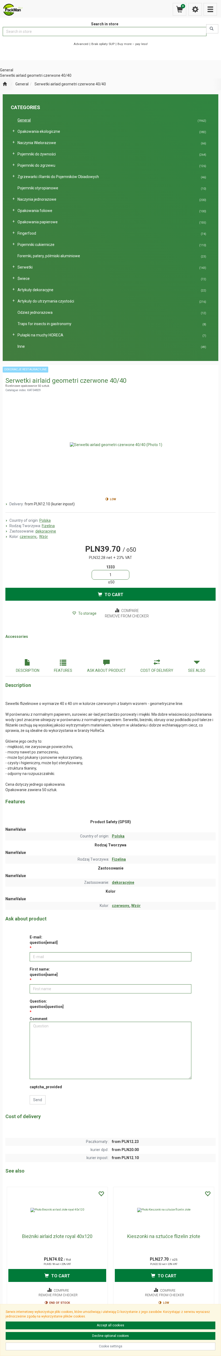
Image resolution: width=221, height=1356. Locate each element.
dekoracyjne (45, 531)
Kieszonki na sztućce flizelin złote (163, 1236)
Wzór (43, 536)
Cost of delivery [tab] (156, 670)
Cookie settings (110, 1346)
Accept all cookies (110, 1325)
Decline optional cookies (110, 1336)
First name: (44, 972)
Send (37, 1100)
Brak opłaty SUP (103, 44)
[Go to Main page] (4, 84)
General (22, 84)
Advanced (81, 44)
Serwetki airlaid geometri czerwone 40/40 (70, 84)
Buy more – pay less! (133, 44)
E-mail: (44, 940)
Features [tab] (63, 670)
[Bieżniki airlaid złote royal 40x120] (57, 1210)
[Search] (212, 28)
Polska (45, 520)
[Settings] (195, 9)
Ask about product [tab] (106, 670)
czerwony (28, 536)
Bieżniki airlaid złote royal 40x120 (57, 1236)
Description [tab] (27, 670)
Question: (47, 1004)
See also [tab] (196, 670)
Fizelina (48, 526)
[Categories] (210, 9)
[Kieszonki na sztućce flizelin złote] (164, 1210)
